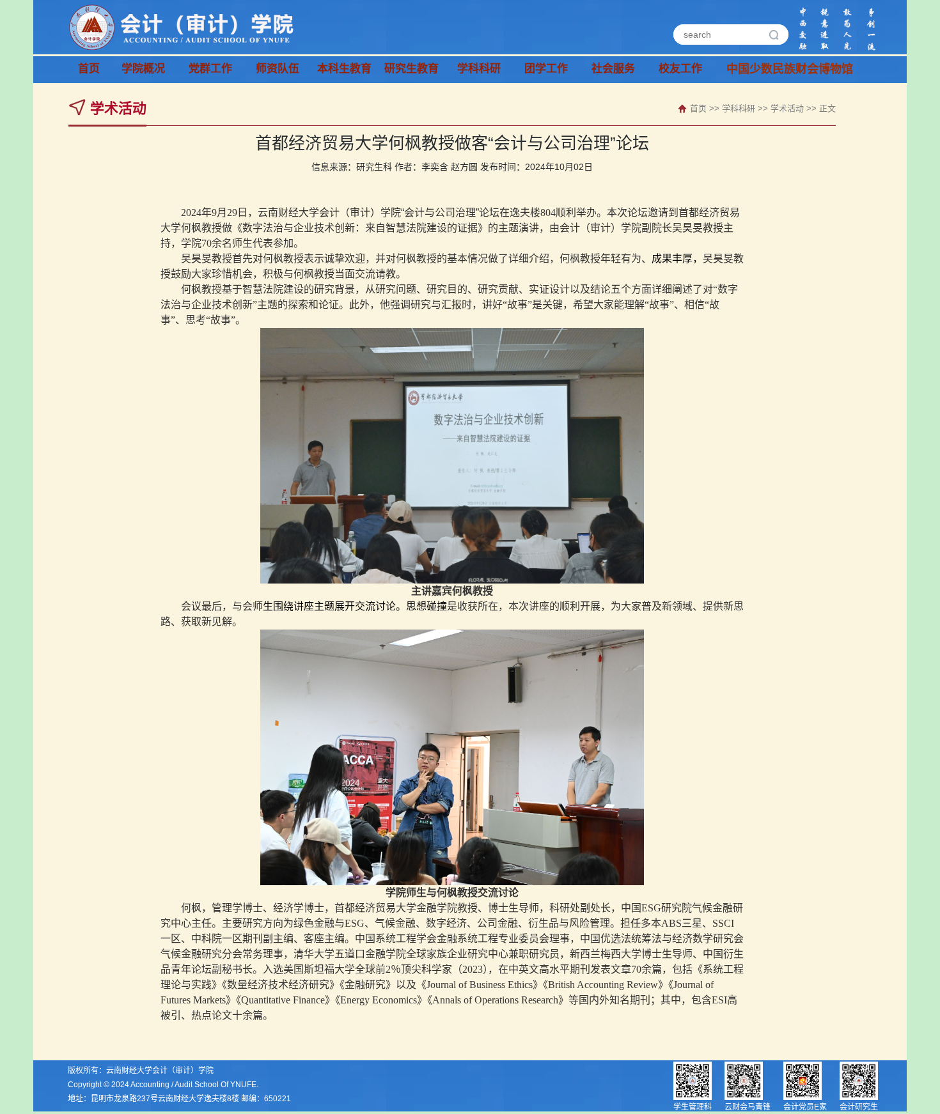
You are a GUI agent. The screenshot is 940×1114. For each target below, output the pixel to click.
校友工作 (680, 69)
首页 (89, 69)
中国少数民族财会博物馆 (760, 69)
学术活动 (787, 108)
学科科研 (738, 108)
